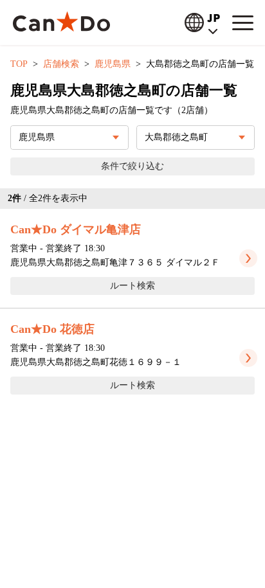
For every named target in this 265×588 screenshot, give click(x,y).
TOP (19, 64)
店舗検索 (61, 64)
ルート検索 (132, 285)
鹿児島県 (113, 64)
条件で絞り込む (132, 166)
